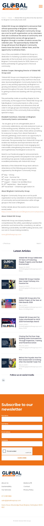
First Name (5, 415)
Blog (20, 349)
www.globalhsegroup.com (11, 234)
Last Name (5, 424)
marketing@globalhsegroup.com (30, 269)
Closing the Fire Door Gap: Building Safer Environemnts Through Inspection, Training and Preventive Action (30, 339)
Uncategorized (28, 309)
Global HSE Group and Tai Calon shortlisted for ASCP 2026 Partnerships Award (29, 319)
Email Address (6, 432)
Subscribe (22, 458)
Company (5, 440)
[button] (40, 6)
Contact (27, 486)
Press (25, 328)
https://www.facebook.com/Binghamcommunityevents (22, 212)
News (21, 271)
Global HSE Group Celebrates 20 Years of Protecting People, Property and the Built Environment (30, 261)
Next (38, 243)
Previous (7, 243)
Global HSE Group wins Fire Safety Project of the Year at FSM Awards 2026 (30, 300)
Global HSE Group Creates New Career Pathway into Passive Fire (29, 281)
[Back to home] (15, 6)
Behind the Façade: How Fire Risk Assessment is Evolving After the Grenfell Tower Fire (30, 360)
